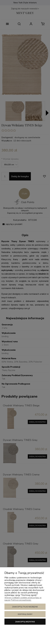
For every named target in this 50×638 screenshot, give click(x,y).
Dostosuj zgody (25, 614)
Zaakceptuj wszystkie (25, 622)
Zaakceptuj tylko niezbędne (25, 607)
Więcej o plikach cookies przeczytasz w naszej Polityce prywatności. (23, 599)
